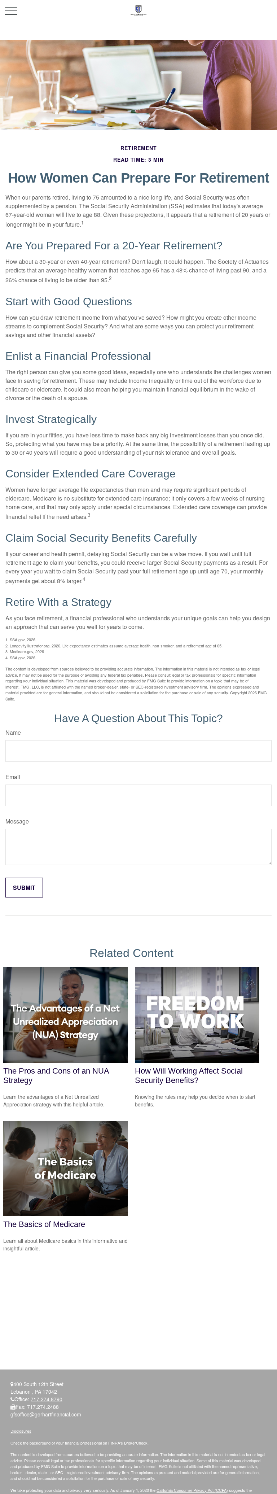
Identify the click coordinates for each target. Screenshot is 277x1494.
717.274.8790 (46, 1399)
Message (17, 821)
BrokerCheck (136, 1443)
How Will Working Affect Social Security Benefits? (189, 1075)
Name (13, 732)
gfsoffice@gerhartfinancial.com (45, 1414)
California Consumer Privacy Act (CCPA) (192, 1490)
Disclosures (20, 1431)
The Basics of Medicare (44, 1224)
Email (12, 777)
